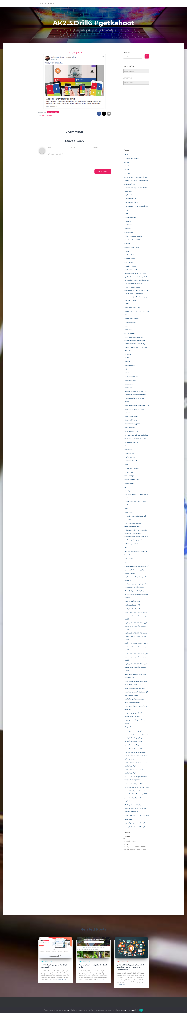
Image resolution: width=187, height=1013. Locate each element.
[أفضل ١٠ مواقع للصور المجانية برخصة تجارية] (93, 947)
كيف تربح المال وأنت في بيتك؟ (133, 748)
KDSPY (126, 373)
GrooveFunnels (129, 333)
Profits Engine (129, 457)
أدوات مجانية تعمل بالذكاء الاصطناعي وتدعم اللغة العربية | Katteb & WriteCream (130, 967)
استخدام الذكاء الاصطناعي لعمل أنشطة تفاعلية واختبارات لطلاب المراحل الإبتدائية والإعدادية (136, 594)
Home (126, 358)
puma (126, 464)
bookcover (128, 225)
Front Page (128, 330)
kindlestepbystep (130, 380)
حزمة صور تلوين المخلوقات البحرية (134, 688)
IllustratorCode (129, 365)
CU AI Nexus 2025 (130, 270)
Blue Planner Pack (131, 217)
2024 (126, 154)
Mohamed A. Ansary (131, 416)
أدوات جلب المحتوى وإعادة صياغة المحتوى (136, 566)
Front (126, 326)
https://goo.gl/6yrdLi (74, 53)
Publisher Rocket (130, 461)
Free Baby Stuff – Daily (132, 308)
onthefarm (128, 449)
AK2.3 (44, 115)
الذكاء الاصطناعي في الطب (132, 605)
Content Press (129, 259)
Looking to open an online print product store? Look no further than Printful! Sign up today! (135, 395)
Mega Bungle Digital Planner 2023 (136, 405)
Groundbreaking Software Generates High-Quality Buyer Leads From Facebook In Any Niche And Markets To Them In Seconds (135, 343)
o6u (125, 446)
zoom (126, 562)
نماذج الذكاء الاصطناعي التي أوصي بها (135, 823)
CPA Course (128, 262)
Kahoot (49, 115)
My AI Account (129, 427)
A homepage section (131, 158)
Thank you (128, 491)
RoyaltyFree (128, 472)
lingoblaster (128, 384)
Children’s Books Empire (133, 236)
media (126, 402)
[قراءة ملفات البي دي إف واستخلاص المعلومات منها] (55, 947)
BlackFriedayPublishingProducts (136, 206)
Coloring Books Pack (131, 247)
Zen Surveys (128, 559)
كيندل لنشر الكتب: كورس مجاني (133, 783)
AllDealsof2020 (129, 184)
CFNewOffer (128, 232)
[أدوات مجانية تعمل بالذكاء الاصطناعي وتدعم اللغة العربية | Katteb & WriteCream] (131, 947)
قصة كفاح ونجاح (129, 727)
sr (125, 487)
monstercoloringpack (132, 424)
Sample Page (129, 476)
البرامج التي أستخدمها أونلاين (132, 601)
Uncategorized (53, 112)
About (126, 162)
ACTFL (126, 169)
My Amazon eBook (131, 431)
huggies (127, 361)
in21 (125, 369)
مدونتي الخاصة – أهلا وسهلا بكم (133, 805)
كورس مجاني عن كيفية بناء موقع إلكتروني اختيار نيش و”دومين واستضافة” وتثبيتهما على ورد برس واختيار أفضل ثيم (136, 738)
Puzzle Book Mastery (131, 468)
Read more (62, 979)
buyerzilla (127, 228)
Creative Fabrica (130, 266)
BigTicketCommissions (132, 195)
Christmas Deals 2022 (132, 240)
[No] (185, 1010)
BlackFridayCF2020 (131, 202)
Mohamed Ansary (130, 420)
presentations (129, 453)
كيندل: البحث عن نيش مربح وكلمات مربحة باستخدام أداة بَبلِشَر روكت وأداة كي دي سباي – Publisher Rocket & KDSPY (136, 791)
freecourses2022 (130, 322)
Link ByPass (128, 388)
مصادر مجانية (128, 819)
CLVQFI (127, 243)
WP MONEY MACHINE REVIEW (135, 551)
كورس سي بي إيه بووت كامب (133, 731)
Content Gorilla (129, 255)
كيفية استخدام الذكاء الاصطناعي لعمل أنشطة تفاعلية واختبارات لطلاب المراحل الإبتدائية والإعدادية (135, 755)
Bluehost (127, 221)
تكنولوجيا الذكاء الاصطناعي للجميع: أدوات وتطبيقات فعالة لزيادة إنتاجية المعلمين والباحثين (136, 616)
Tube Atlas (128, 512)
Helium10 (127, 354)
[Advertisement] (136, 117)
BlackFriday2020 (130, 198)
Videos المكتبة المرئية (131, 544)
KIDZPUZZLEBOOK (131, 376)
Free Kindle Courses (131, 318)
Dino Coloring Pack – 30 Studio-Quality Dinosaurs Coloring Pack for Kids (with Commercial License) (136, 277)
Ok (141, 1010)
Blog (126, 210)
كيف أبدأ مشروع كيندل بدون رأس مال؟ (135, 745)
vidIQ (126, 547)
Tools (126, 509)
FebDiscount (129, 304)
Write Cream (128, 555)
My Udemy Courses (131, 442)
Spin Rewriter (129, 483)
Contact (127, 251)
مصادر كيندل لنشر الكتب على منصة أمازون (136, 815)
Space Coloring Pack (131, 479)
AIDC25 (127, 173)
